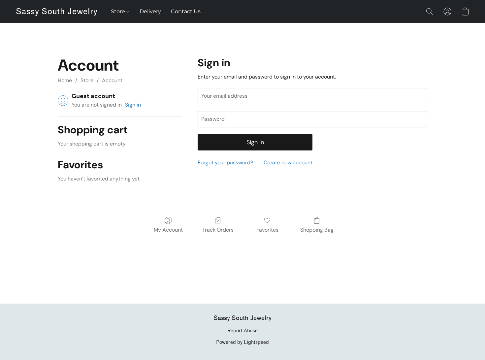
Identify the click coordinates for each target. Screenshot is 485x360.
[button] (57, 11)
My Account (168, 229)
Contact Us (186, 11)
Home (65, 80)
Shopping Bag (317, 229)
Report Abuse (242, 331)
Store (118, 11)
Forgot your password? (225, 162)
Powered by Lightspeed (242, 342)
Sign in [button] (133, 104)
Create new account (288, 162)
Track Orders (218, 229)
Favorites (267, 229)
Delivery (150, 11)
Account (112, 80)
